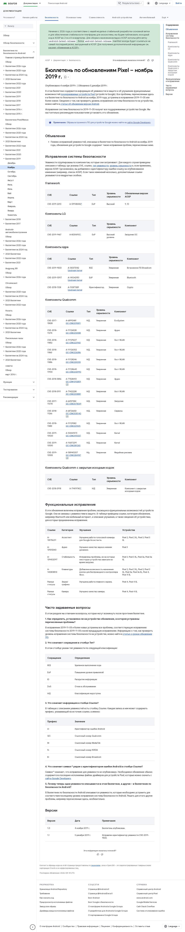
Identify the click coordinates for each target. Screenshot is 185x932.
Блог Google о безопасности (100, 902)
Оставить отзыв (142, 926)
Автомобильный (147, 17)
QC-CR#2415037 (73, 436)
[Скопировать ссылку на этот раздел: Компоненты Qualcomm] (79, 300)
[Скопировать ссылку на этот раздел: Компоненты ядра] (71, 247)
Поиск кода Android (57, 3)
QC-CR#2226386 (73, 352)
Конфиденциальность (122, 926)
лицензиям (95, 865)
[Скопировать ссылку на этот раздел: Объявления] (68, 136)
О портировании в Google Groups (103, 915)
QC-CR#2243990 (73, 372)
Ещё (164, 17)
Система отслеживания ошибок (151, 911)
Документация (30, 3)
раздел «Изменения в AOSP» (63, 47)
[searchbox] (18, 26)
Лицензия (105, 926)
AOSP (47, 60)
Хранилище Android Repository (53, 889)
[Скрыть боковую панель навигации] (32, 927)
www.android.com (145, 898)
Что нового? (9, 17)
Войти (179, 3)
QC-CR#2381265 (73, 445)
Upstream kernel (75, 270)
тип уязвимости (101, 165)
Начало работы (30, 17)
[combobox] (130, 3)
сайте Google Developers (138, 122)
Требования (45, 893)
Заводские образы (48, 906)
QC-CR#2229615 (73, 426)
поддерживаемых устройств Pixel (78, 94)
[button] (16, 43)
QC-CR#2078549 (73, 404)
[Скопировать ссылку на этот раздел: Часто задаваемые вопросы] (93, 608)
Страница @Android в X (98, 889)
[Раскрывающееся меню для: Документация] (41, 3)
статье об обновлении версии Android (80, 104)
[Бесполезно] (152, 60)
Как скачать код (47, 898)
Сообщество (69, 926)
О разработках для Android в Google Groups (108, 911)
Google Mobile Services (147, 902)
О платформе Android (50, 926)
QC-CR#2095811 (73, 323)
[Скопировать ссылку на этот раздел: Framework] (62, 183)
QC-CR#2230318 (73, 362)
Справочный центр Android (149, 889)
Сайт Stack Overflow (146, 906)
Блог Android (94, 898)
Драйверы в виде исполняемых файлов (57, 911)
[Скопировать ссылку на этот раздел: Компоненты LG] (68, 214)
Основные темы (73, 17)
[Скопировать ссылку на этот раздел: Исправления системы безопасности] (108, 156)
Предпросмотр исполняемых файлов (56, 902)
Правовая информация (87, 926)
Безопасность (51, 17)
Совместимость (96, 17)
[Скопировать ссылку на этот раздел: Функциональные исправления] (98, 504)
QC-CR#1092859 (73, 381)
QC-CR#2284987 (73, 455)
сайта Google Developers (58, 778)
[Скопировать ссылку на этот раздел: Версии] (60, 810)
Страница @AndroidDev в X (100, 893)
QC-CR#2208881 (73, 394)
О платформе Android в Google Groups (105, 906)
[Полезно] (148, 60)
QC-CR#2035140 (73, 413)
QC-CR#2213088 (73, 333)
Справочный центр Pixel (147, 893)
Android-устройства (122, 17)
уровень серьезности (121, 165)
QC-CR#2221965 (73, 343)
